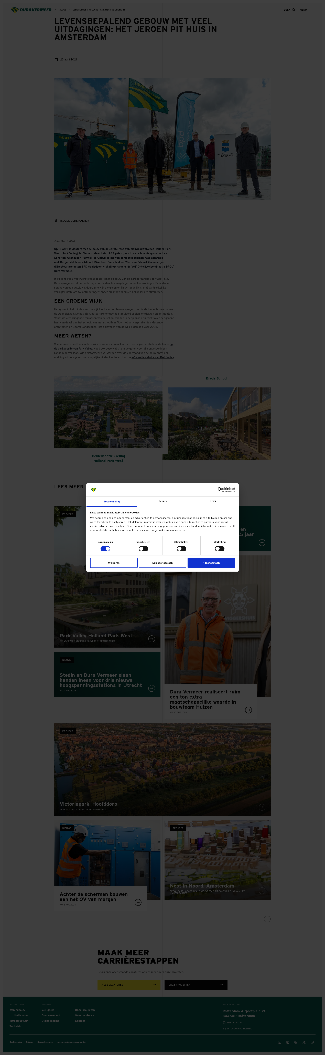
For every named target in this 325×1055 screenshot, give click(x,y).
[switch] (143, 548)
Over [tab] (213, 501)
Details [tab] (162, 501)
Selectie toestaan (162, 562)
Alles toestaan (211, 562)
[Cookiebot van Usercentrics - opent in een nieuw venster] (220, 489)
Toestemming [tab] (112, 501)
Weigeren (114, 562)
